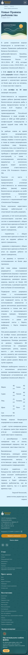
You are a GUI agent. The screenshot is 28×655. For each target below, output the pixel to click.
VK (3, 545)
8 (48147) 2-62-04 (8, 524)
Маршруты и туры (5, 600)
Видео (2, 579)
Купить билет (4, 596)
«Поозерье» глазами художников (9, 586)
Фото (2, 577)
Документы (3, 563)
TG (7, 545)
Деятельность (4, 561)
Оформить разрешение (14, 536)
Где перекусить (4, 609)
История (3, 557)
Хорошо (6, 650)
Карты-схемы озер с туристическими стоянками (12, 615)
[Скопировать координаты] (21, 532)
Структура (3, 565)
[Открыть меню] (25, 2)
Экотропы (3, 598)
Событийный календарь (6, 620)
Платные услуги (4, 602)
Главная (6, 6)
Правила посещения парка (7, 622)
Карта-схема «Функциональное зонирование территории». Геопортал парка (11, 568)
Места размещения (5, 606)
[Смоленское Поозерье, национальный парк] (6, 2)
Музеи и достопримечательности (8, 611)
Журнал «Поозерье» (6, 581)
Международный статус (6, 559)
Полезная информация (6, 624)
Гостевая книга (4, 588)
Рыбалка (3, 617)
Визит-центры (4, 604)
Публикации (4, 583)
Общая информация (6, 555)
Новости (12, 6)
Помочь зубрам (14, 540)
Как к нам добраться (6, 613)
